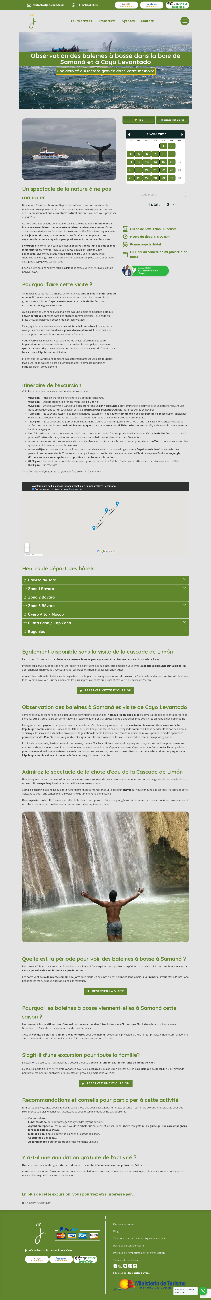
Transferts (106, 21)
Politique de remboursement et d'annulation (139, 1253)
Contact (147, 21)
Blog (116, 1231)
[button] (172, 120)
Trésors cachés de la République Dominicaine (139, 1238)
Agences (128, 21)
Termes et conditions (125, 1260)
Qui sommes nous (123, 1224)
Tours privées (81, 21)
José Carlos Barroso (139, 1272)
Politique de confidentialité (128, 1245)
